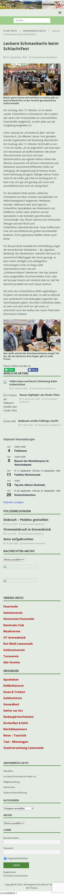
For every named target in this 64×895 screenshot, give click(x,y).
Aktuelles (8, 770)
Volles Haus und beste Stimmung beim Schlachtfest (33, 383)
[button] (59, 12)
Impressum (9, 787)
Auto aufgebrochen (18, 539)
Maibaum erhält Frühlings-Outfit (38, 420)
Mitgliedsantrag (11, 781)
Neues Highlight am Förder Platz (40, 394)
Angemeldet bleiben (17, 858)
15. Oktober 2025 (19, 388)
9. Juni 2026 (11, 533)
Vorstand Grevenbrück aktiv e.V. (20, 776)
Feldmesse (20, 450)
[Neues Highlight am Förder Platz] (10, 402)
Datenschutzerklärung (15, 792)
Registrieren (9, 872)
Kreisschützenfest (24, 495)
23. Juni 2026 (11, 524)
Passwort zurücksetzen (15, 875)
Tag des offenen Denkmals (29, 484)
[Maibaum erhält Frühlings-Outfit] (9, 421)
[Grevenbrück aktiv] (32, 7)
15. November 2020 (31, 399)
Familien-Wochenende (27, 474)
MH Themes (32, 888)
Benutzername (11, 837)
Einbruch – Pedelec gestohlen (25, 520)
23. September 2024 (16, 57)
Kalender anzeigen (13, 502)
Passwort (8, 848)
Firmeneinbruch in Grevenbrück (27, 529)
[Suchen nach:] (32, 20)
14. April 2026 (27, 425)
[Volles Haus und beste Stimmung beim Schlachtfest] (5, 382)
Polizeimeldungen (17, 511)
